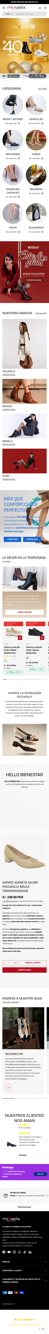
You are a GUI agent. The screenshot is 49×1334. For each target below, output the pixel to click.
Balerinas (36, 189)
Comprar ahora (24, 970)
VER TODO (42, 88)
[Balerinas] (36, 175)
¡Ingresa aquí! (41, 313)
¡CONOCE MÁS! (12, 539)
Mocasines (13, 154)
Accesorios (36, 227)
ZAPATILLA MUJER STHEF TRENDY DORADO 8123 (12, 650)
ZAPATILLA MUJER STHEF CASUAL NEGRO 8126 (34, 650)
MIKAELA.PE (11, 1304)
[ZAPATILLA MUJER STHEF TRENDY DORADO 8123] (13, 631)
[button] (45, 7)
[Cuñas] (36, 140)
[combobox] (24, 13)
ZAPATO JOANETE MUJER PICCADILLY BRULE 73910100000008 (20, 887)
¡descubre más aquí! (10, 1002)
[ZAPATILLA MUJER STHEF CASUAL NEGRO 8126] (35, 631)
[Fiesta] (12, 213)
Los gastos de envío (9, 901)
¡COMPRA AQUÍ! (32, 539)
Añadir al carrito (33, 963)
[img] (24, 1124)
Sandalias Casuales (13, 191)
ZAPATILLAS (36, 119)
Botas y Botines (13, 119)
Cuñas (36, 154)
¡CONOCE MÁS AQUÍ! (24, 612)
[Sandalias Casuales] (12, 175)
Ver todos (6, 561)
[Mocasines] (12, 140)
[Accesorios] (36, 213)
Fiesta (13, 227)
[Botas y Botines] (12, 105)
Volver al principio (24, 1207)
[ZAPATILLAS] (36, 105)
